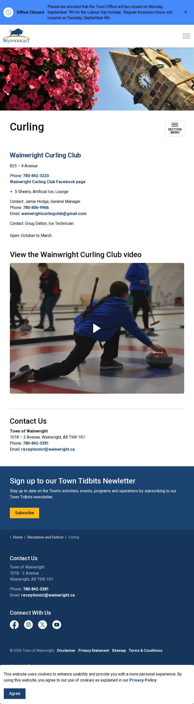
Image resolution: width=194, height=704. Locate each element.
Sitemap (119, 650)
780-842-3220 (36, 175)
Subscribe (24, 512)
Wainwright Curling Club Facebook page (48, 181)
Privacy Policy (142, 680)
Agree (14, 693)
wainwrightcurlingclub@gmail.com (53, 213)
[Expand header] (186, 36)
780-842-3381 (36, 443)
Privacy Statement (93, 650)
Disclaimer (66, 650)
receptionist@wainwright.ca (48, 449)
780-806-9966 (36, 207)
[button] (97, 328)
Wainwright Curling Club (45, 155)
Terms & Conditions (145, 650)
